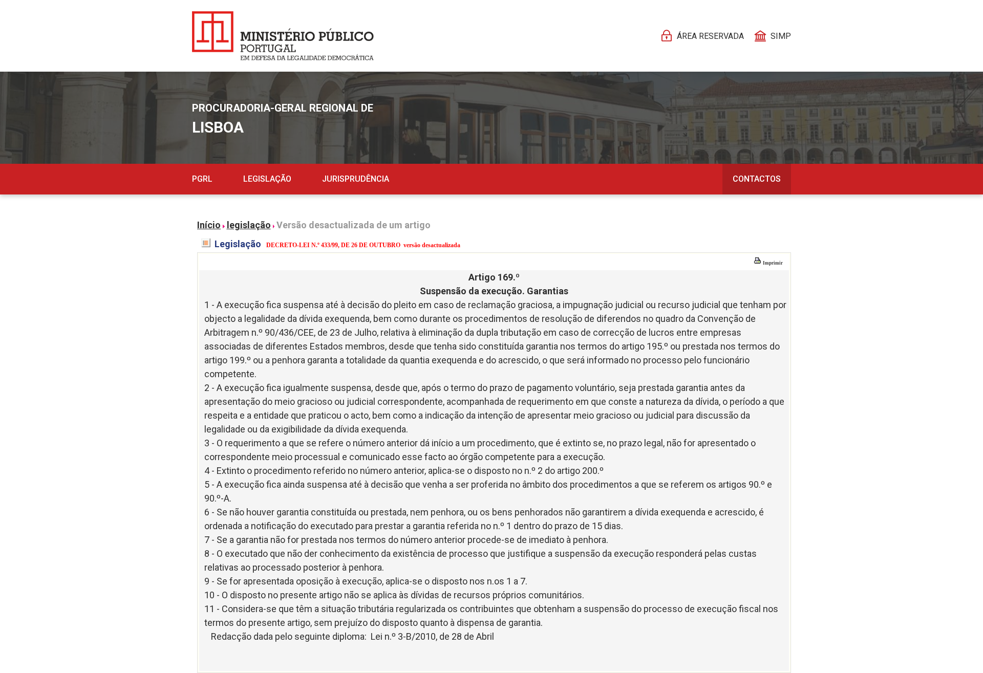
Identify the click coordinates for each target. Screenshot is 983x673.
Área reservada (710, 36)
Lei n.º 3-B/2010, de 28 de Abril (432, 636)
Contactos (757, 179)
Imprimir (772, 263)
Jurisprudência (355, 179)
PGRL (202, 179)
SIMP (781, 36)
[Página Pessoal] (283, 35)
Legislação (267, 179)
